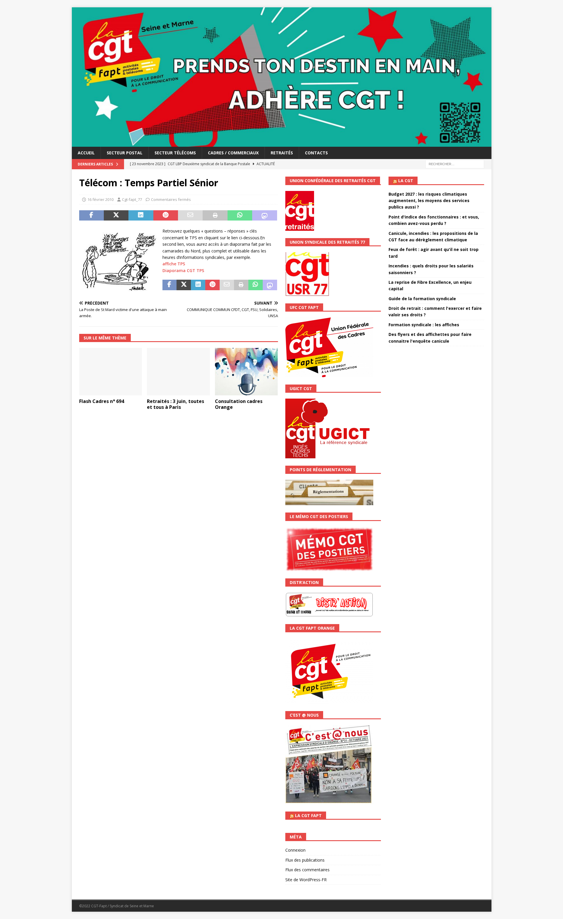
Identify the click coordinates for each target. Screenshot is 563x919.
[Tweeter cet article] (116, 215)
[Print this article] (215, 215)
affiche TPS (173, 264)
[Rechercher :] (454, 164)
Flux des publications (305, 860)
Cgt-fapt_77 (132, 199)
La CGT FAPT (308, 815)
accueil (86, 153)
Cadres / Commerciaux (233, 153)
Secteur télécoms (175, 153)
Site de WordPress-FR (306, 879)
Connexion (295, 850)
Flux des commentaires (307, 869)
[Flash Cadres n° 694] (110, 371)
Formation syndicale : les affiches (424, 324)
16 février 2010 (100, 199)
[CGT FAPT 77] (281, 143)
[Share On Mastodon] (264, 215)
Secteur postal (125, 153)
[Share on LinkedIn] (140, 215)
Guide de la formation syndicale (422, 298)
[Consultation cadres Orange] (246, 371)
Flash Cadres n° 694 (101, 401)
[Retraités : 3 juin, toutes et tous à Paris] (178, 371)
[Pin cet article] (165, 215)
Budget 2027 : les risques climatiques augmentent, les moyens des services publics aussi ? (429, 200)
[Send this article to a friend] (190, 215)
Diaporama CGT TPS (183, 270)
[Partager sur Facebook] (91, 215)
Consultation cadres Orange (238, 404)
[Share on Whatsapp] (240, 215)
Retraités (282, 153)
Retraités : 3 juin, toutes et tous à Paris (175, 404)
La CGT (405, 180)
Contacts (316, 153)
